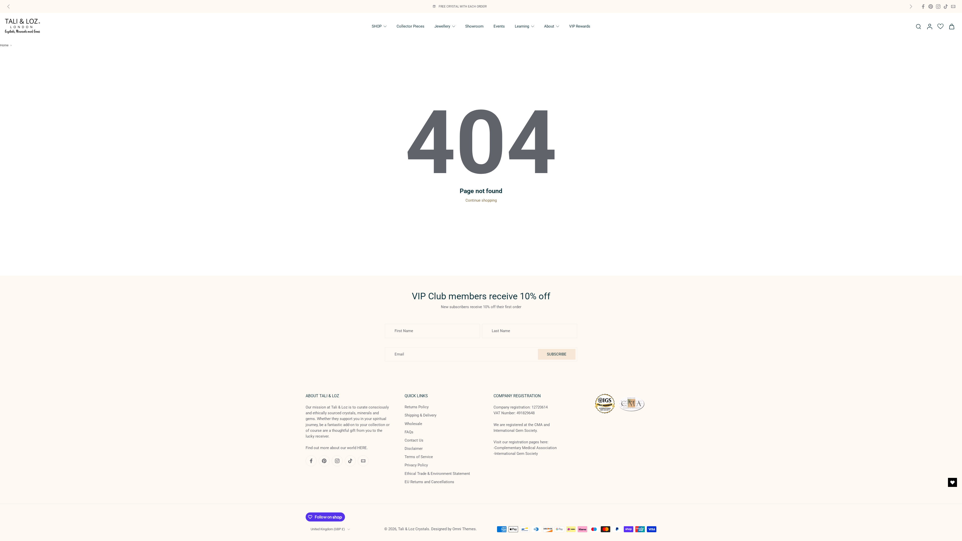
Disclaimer (414, 448)
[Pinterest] (930, 7)
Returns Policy (417, 407)
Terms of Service (419, 457)
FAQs (409, 432)
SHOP (377, 26)
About (549, 26)
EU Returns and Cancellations (429, 482)
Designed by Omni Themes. (454, 529)
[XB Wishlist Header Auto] (940, 26)
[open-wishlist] (952, 482)
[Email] (953, 7)
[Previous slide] (8, 6)
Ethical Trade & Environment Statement (437, 473)
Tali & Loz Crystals (413, 529)
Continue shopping (481, 200)
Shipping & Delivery (420, 415)
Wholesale (413, 423)
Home (4, 45)
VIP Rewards (579, 26)
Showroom (474, 26)
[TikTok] (945, 7)
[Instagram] (938, 7)
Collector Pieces (410, 26)
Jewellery (442, 26)
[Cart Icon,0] (951, 26)
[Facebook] (923, 7)
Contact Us (414, 440)
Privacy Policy (416, 465)
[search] (918, 26)
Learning (522, 26)
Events (499, 26)
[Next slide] (910, 6)
